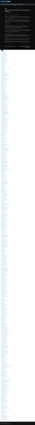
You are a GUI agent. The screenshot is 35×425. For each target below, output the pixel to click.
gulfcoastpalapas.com (4, 308)
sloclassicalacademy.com (4, 209)
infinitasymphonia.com (4, 224)
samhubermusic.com (4, 419)
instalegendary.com (3, 77)
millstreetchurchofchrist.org (4, 393)
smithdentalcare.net (3, 417)
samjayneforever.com (4, 388)
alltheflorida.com (3, 390)
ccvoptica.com (3, 354)
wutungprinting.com (3, 261)
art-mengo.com (3, 249)
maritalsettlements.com (4, 262)
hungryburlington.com (4, 244)
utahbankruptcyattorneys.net (5, 130)
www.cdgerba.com (3, 378)
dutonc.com (2, 252)
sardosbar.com (3, 136)
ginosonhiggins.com (3, 260)
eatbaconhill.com (3, 67)
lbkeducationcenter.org (4, 175)
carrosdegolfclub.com (4, 114)
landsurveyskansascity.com (4, 338)
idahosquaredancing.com (4, 133)
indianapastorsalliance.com (4, 291)
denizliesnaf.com (3, 295)
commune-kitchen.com (4, 220)
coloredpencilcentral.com (4, 125)
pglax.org (2, 266)
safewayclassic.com (3, 73)
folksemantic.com (3, 135)
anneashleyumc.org (3, 337)
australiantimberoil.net (4, 110)
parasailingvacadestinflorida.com (5, 394)
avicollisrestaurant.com (4, 285)
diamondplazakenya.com (4, 382)
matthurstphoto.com (4, 389)
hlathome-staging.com (4, 160)
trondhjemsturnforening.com (5, 381)
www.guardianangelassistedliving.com (6, 380)
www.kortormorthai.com (4, 335)
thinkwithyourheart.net (4, 129)
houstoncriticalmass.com (4, 203)
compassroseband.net (4, 300)
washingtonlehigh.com (4, 355)
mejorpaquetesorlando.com (4, 149)
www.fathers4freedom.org (4, 327)
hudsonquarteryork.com (4, 376)
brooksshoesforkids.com (4, 304)
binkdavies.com (3, 217)
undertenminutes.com (4, 62)
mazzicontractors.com (4, 370)
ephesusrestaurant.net (4, 372)
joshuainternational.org (4, 323)
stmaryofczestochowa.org (4, 239)
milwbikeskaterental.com (4, 263)
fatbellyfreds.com (3, 374)
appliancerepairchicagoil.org (4, 75)
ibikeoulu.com (3, 237)
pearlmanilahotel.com (4, 87)
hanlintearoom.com (3, 398)
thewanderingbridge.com (4, 241)
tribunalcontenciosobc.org (4, 208)
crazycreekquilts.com (4, 216)
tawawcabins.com (3, 134)
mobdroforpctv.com (3, 192)
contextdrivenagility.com (4, 236)
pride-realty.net (3, 395)
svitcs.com (2, 298)
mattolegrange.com (3, 254)
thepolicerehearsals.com (4, 205)
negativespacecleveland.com (4, 267)
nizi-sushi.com (3, 248)
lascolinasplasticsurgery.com (5, 347)
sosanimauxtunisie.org (4, 90)
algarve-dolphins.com (4, 258)
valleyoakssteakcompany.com (5, 292)
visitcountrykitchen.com (4, 257)
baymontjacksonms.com (4, 264)
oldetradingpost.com (3, 107)
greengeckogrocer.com (4, 159)
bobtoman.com (3, 89)
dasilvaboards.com (3, 210)
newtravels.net (3, 70)
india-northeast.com (3, 121)
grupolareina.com (3, 104)
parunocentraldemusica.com (5, 379)
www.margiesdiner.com (4, 343)
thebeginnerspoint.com (4, 198)
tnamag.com (2, 303)
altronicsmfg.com (3, 66)
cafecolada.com (3, 196)
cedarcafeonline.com (3, 60)
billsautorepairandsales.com (4, 384)
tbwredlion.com (3, 383)
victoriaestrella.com (3, 281)
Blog (5, 8)
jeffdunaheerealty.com (4, 330)
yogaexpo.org (3, 180)
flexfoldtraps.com (3, 333)
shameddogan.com (3, 311)
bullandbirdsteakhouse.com (4, 346)
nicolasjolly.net (3, 223)
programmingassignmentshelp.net (5, 68)
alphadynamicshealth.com (4, 396)
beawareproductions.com (4, 235)
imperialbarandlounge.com (4, 127)
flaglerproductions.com (4, 213)
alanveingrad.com (3, 259)
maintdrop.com (3, 88)
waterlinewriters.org (3, 310)
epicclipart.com (3, 86)
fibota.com (2, 377)
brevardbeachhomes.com (4, 118)
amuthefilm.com (3, 221)
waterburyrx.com (3, 288)
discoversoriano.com (3, 197)
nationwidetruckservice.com (4, 278)
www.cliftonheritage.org (4, 348)
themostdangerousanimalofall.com (5, 204)
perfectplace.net (3, 177)
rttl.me (2, 413)
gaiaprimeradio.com (3, 250)
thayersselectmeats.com (4, 305)
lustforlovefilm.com (3, 222)
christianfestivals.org (3, 256)
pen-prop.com (3, 325)
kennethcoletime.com (4, 243)
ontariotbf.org (3, 76)
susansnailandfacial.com (4, 324)
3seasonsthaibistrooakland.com (5, 178)
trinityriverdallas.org (3, 176)
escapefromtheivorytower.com (5, 119)
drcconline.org (3, 286)
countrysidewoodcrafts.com (4, 74)
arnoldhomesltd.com (3, 124)
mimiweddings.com (3, 415)
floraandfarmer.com (3, 116)
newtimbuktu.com (3, 65)
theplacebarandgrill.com (4, 287)
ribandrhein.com (3, 172)
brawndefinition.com (3, 214)
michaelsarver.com (3, 158)
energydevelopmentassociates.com (5, 115)
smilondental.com (3, 154)
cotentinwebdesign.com (4, 106)
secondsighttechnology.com (4, 157)
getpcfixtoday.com (3, 83)
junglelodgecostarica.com (4, 255)
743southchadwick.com (4, 120)
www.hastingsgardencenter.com (5, 366)
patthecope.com (3, 297)
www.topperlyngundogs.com (4, 328)
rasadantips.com (3, 64)
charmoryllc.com (3, 201)
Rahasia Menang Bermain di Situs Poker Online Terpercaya (24, 47)
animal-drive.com (3, 302)
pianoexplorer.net (3, 367)
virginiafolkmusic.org (3, 170)
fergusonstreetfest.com (4, 387)
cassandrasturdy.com (4, 193)
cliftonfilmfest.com (3, 126)
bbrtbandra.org (3, 84)
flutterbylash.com (3, 397)
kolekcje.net (2, 173)
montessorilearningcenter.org (5, 386)
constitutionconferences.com (5, 296)
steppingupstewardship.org (4, 353)
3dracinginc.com (3, 202)
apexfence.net (3, 420)
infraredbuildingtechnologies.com (5, 112)
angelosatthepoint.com (4, 290)
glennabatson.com (3, 211)
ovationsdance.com (3, 171)
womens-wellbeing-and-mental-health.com (6, 169)
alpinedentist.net (3, 92)
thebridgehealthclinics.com (4, 309)
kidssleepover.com (3, 69)
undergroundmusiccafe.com (4, 418)
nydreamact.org (3, 80)
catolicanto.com (3, 174)
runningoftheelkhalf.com (4, 329)
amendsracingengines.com (4, 334)
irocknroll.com (3, 131)
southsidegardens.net (4, 368)
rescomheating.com (3, 414)
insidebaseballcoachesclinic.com (5, 391)
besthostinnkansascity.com (4, 416)
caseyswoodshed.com (4, 293)
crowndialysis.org (3, 164)
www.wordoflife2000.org (4, 132)
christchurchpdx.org (3, 218)
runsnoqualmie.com (3, 341)
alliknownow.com (3, 206)
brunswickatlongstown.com (4, 245)
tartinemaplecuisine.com (4, 246)
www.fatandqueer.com (4, 336)
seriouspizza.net (3, 299)
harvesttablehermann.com (4, 113)
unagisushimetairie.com (4, 81)
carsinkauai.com (3, 392)
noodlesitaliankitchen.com (4, 79)
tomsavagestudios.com (4, 168)
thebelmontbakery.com (4, 72)
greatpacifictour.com (3, 280)
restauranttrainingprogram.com (5, 165)
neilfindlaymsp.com (3, 284)
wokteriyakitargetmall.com (4, 161)
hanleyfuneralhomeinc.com (4, 148)
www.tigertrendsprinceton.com (5, 326)
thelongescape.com (3, 253)
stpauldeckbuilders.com (4, 339)
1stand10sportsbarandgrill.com (5, 150)
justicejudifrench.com (4, 240)
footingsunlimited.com (4, 340)
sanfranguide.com (3, 200)
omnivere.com (3, 63)
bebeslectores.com (3, 109)
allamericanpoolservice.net (4, 166)
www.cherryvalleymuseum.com (5, 105)
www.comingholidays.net (4, 199)
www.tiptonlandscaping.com (4, 352)
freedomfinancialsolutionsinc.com (5, 332)
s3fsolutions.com (3, 117)
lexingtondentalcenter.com (4, 162)
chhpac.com (2, 410)
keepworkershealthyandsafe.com (5, 78)
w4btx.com (2, 151)
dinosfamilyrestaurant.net (4, 111)
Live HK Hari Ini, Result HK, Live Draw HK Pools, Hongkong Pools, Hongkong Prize (12, 4)
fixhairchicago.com (3, 294)
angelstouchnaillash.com (4, 152)
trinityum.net (2, 369)
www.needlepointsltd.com (4, 345)
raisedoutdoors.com (3, 128)
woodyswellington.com (4, 373)
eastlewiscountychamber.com (5, 207)
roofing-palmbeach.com (4, 122)
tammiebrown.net (3, 251)
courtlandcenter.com (4, 283)
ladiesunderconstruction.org (4, 108)
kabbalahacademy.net (4, 153)
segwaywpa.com (3, 307)
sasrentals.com (3, 156)
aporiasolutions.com (3, 306)
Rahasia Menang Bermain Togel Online (10, 46)
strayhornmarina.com (4, 212)
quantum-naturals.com (4, 385)
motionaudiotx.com (3, 412)
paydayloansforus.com (4, 71)
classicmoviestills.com (4, 195)
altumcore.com (3, 301)
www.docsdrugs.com (3, 342)
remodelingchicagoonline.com (5, 350)
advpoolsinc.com (3, 289)
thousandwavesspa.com (4, 282)
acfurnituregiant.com (4, 61)
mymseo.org (2, 409)
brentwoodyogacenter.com (4, 351)
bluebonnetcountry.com (4, 85)
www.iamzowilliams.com (4, 365)
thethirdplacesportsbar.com (4, 371)
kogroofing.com (3, 91)
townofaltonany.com (3, 265)
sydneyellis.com (3, 163)
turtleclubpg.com (3, 279)
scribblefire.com (3, 179)
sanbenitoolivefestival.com (4, 194)
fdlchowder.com (3, 344)
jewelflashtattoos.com (4, 82)
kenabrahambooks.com (4, 219)
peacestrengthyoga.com (4, 331)
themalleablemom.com (4, 242)
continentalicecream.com (4, 215)
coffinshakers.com (3, 238)
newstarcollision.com (4, 155)
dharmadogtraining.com (4, 411)
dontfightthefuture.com (4, 123)
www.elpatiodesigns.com (4, 375)
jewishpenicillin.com (3, 167)
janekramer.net (3, 247)
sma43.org (2, 349)
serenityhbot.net (3, 322)
